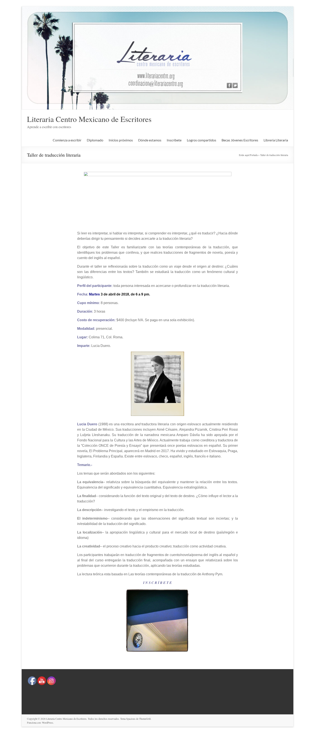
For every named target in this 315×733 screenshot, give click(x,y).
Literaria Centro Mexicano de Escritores (89, 119)
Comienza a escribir (67, 140)
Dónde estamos (149, 140)
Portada (254, 155)
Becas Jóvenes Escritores (240, 140)
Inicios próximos (121, 140)
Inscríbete (174, 140)
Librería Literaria (276, 140)
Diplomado (95, 140)
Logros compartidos (201, 140)
